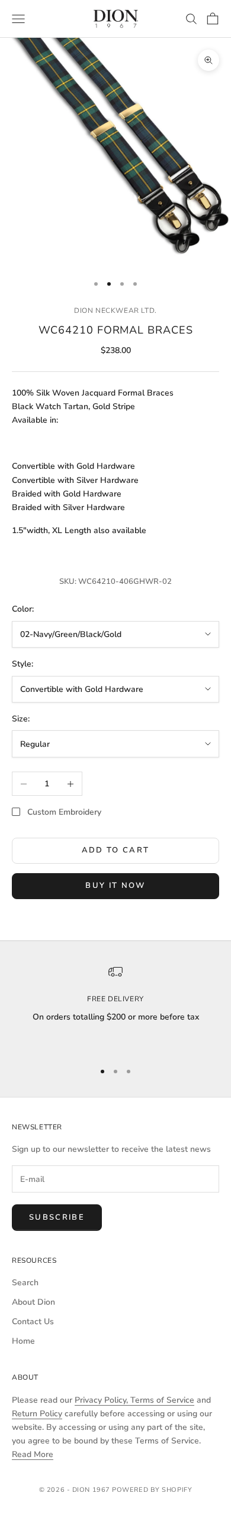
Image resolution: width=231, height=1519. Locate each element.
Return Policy (37, 1413)
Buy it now (115, 885)
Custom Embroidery (64, 812)
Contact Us (33, 1321)
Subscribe (57, 1217)
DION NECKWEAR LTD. (115, 310)
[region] (115, 1008)
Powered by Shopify (152, 1489)
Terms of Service (162, 1400)
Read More (32, 1454)
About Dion (33, 1302)
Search (25, 1282)
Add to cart (116, 850)
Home (23, 1341)
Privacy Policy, (102, 1400)
